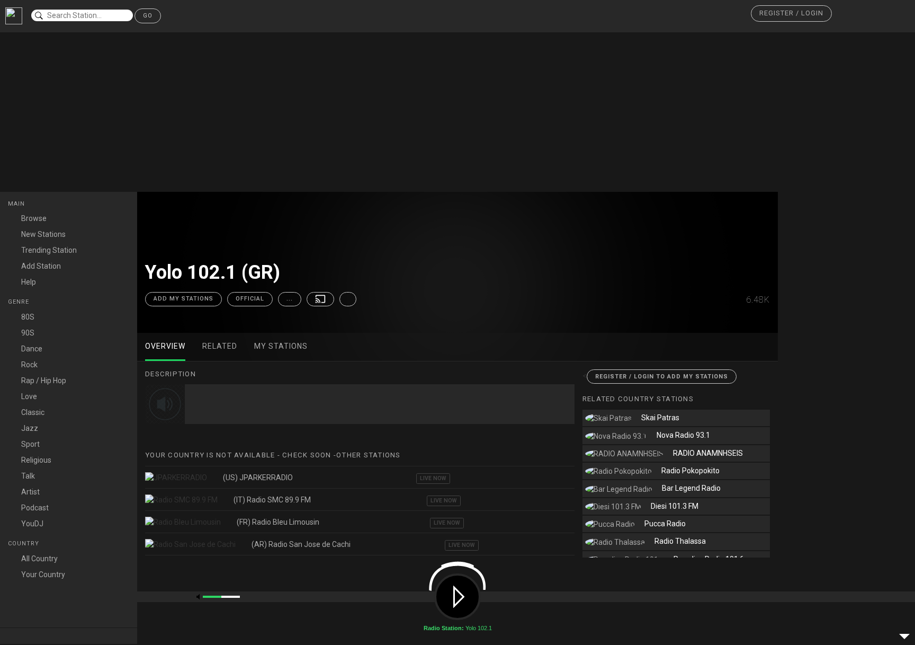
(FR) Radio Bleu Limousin (278, 522)
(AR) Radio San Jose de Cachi (301, 544)
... (289, 298)
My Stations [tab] (281, 346)
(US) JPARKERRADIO (258, 477)
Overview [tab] (165, 346)
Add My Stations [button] (183, 298)
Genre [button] (19, 301)
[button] (791, 13)
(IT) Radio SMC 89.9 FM (272, 500)
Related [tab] (219, 346)
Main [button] (17, 203)
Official (250, 298)
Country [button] (24, 543)
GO (147, 15)
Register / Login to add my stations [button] (661, 376)
